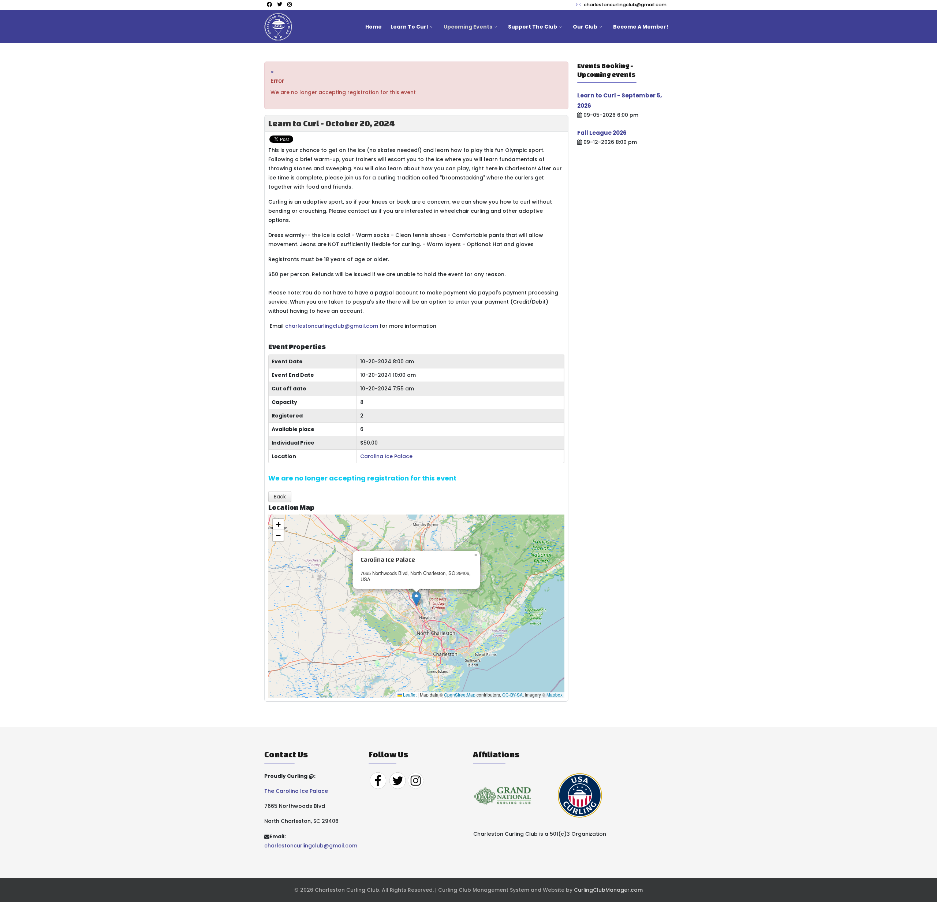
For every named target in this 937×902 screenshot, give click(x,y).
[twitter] (279, 4)
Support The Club (532, 26)
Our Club (585, 26)
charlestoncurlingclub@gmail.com (625, 4)
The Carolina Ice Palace (296, 791)
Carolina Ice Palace (386, 456)
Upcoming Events (468, 26)
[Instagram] (289, 4)
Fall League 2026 (602, 133)
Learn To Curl (409, 26)
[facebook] (269, 4)
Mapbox (554, 694)
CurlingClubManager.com (608, 890)
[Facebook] (378, 780)
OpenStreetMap (459, 694)
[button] (416, 598)
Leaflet (409, 694)
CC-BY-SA (512, 694)
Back (280, 496)
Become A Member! (640, 26)
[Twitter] (397, 780)
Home (373, 26)
